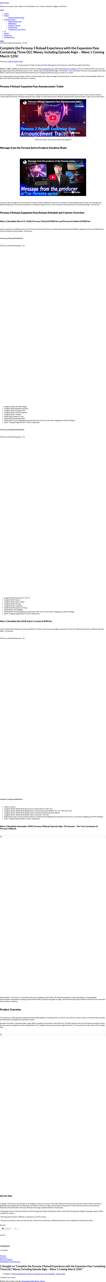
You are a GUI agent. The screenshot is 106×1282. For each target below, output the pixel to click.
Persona (3, 1256)
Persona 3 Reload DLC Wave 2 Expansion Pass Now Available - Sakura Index (38, 1274)
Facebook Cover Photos (17, 29)
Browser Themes (14, 25)
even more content (69, 69)
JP (5, 31)
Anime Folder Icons (15, 21)
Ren (21, 61)
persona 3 (3, 1258)
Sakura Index (4, 3)
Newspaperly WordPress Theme (33, 1281)
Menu (2, 10)
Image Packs (12, 27)
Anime (6, 16)
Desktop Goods (9, 19)
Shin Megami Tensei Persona (10, 1262)
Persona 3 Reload (6, 1260)
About (6, 33)
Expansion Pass (48, 69)
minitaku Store (9, 37)
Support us (8, 35)
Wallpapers (12, 23)
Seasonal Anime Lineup (16, 17)
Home (6, 14)
